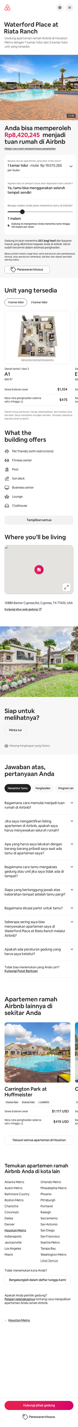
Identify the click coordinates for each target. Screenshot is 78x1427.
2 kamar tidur (39, 302)
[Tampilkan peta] (39, 569)
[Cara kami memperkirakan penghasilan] (22, 402)
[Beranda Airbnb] (7, 7)
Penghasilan (43, 788)
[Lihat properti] (37, 1076)
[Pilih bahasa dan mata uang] (60, 7)
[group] (40, 194)
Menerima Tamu (18, 788)
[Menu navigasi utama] (69, 7)
